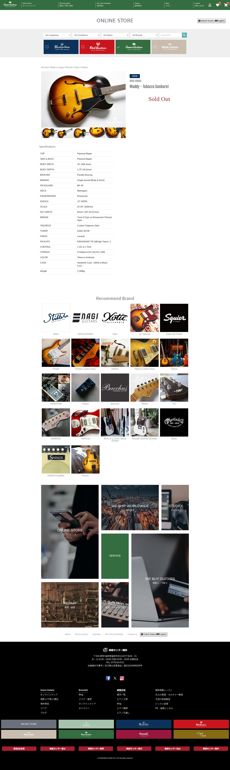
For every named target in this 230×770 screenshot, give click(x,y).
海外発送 (44, 703)
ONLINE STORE (115, 20)
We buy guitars (66, 3)
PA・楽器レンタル (164, 708)
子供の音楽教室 (162, 699)
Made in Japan (57, 67)
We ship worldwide (104, 3)
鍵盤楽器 (121, 690)
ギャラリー (84, 708)
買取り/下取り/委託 (49, 699)
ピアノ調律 (122, 708)
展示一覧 (121, 694)
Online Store (29, 3)
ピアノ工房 (122, 699)
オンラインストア (49, 694)
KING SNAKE (136, 81)
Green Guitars (47, 690)
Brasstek (83, 690)
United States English (212, 20)
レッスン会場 (161, 703)
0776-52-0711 (117, 662)
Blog (168, 3)
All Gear (45, 67)
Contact (199, 3)
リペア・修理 (85, 699)
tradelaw (97, 634)
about (67, 634)
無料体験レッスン (163, 690)
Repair (138, 3)
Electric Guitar (72, 67)
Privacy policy (81, 634)
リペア (43, 708)
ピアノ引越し (123, 712)
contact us (132, 634)
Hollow (84, 67)
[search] (184, 35)
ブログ (43, 712)
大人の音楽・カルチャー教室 (169, 694)
